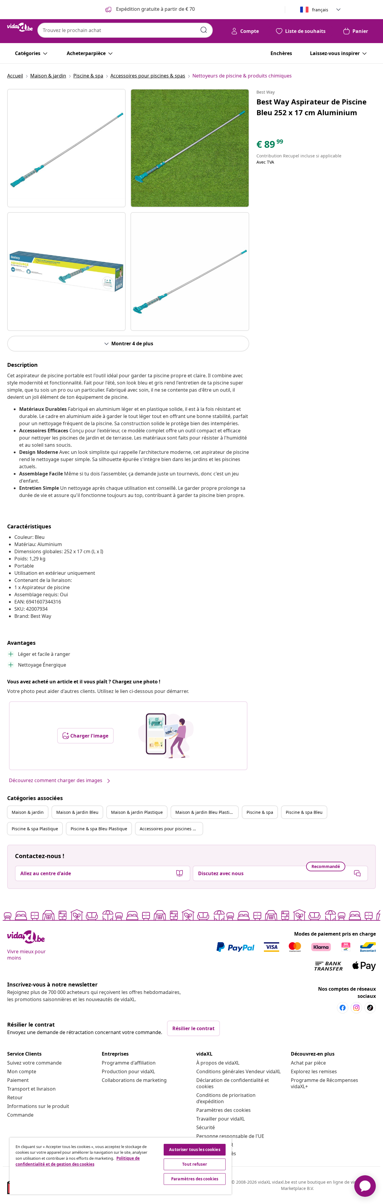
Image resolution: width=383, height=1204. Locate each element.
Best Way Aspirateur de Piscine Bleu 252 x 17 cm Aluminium (311, 107)
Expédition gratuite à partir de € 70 (155, 9)
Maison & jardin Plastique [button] (137, 812)
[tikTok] (370, 1008)
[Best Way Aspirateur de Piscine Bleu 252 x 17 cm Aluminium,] (66, 148)
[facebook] (343, 1008)
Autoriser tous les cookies (194, 1149)
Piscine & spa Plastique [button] (35, 828)
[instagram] (356, 1008)
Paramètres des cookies (223, 1110)
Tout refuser (194, 1164)
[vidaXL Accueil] (20, 27)
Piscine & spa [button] (260, 812)
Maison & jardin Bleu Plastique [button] (206, 812)
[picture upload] (166, 735)
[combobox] (125, 30)
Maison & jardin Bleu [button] (77, 812)
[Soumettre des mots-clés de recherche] (204, 30)
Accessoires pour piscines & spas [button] (171, 828)
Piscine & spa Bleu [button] (304, 812)
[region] (121, 1166)
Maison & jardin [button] (28, 812)
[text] (270, 145)
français (320, 10)
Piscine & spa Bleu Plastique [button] (99, 828)
